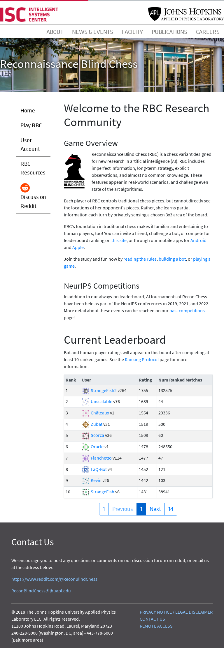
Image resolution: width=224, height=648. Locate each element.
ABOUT (54, 32)
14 (171, 509)
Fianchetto (101, 458)
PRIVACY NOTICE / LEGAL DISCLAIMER (176, 612)
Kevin (96, 480)
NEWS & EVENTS (92, 32)
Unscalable (101, 401)
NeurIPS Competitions (101, 285)
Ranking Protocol (142, 359)
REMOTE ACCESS (156, 626)
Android (198, 240)
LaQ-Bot (99, 469)
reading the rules (140, 259)
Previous (122, 509)
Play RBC (31, 125)
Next (155, 509)
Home (27, 110)
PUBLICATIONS (169, 32)
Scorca (97, 435)
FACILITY (132, 32)
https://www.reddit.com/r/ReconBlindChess (54, 579)
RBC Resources (33, 168)
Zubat (96, 424)
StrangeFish (102, 492)
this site (119, 240)
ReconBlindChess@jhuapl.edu (41, 591)
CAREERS (208, 32)
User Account (30, 145)
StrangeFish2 (104, 390)
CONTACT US (152, 619)
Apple (78, 247)
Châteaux (100, 413)
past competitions (187, 310)
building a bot (172, 259)
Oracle (97, 446)
